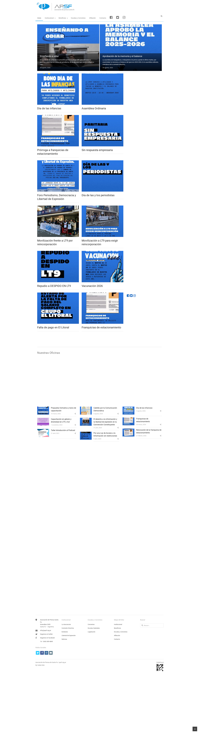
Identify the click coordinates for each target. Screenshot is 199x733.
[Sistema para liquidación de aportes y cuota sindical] (144, 139)
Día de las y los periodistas (98, 195)
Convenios (91, 624)
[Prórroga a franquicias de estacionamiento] (58, 116)
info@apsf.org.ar (45, 630)
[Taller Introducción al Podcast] (43, 430)
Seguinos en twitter (46, 634)
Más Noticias (81, 337)
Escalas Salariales (94, 628)
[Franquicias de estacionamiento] (102, 294)
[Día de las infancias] (58, 75)
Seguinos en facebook (47, 638)
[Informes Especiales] (144, 208)
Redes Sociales (136, 288)
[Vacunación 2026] (102, 252)
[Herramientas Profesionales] (144, 114)
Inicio (39, 18)
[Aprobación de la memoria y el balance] (131, 26)
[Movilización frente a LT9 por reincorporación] (58, 207)
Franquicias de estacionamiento (101, 327)
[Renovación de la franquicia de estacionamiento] (128, 430)
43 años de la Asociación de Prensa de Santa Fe (61, 588)
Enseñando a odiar (49, 56)
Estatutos (65, 632)
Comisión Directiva (68, 628)
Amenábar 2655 (45, 624)
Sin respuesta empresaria (97, 150)
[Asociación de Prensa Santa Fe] (99, 6)
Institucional (49, 18)
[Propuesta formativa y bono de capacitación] (43, 408)
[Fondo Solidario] (144, 162)
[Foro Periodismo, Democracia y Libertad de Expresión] (58, 162)
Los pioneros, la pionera (49, 534)
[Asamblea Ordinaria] (102, 75)
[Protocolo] (144, 86)
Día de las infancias (49, 108)
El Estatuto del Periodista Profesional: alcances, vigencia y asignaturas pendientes (79, 576)
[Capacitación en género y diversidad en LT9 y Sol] (43, 419)
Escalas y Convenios (78, 18)
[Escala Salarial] (144, 185)
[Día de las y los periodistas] (102, 162)
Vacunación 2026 (92, 286)
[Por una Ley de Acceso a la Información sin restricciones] (86, 433)
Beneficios (62, 18)
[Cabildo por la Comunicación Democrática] (86, 408)
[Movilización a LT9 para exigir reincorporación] (102, 207)
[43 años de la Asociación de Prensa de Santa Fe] (99, 584)
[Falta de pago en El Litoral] (58, 294)
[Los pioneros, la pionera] (99, 500)
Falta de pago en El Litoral (53, 327)
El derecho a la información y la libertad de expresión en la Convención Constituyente (105, 422)
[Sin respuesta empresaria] (102, 116)
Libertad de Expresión (69, 635)
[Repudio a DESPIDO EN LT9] (58, 252)
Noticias (64, 639)
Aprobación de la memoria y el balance (122, 56)
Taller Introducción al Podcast (63, 430)
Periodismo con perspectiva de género (57, 492)
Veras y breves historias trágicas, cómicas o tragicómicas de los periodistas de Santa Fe (82, 601)
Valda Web (40, 665)
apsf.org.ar (62, 662)
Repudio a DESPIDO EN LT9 (54, 286)
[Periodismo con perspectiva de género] (99, 457)
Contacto (102, 18)
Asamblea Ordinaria (94, 108)
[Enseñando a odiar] (68, 26)
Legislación (91, 632)
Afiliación (92, 18)
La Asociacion (66, 624)
